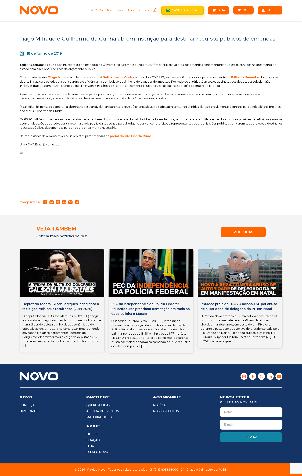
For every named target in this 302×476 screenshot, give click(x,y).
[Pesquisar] (155, 10)
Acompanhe (137, 10)
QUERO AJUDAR (98, 405)
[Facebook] (252, 376)
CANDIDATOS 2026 (185, 10)
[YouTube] (278, 376)
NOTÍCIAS (160, 405)
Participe (114, 10)
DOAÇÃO (93, 440)
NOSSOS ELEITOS (166, 411)
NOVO (96, 10)
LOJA (221, 10)
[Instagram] (243, 376)
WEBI (223, 469)
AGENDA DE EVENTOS (102, 411)
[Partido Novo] (39, 376)
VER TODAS (243, 232)
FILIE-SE (272, 10)
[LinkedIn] (270, 376)
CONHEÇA (27, 405)
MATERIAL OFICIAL (100, 417)
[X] (261, 376)
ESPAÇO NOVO (97, 452)
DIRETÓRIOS (29, 411)
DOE (246, 10)
